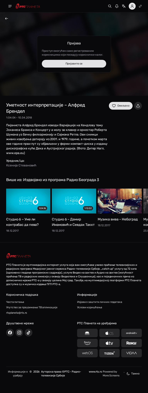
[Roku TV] (131, 343)
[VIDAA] (131, 353)
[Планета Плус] (140, 6)
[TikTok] (28, 332)
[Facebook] (10, 332)
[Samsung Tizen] (109, 353)
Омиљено (123, 105)
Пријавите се (74, 63)
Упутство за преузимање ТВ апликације (31, 307)
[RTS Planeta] (27, 6)
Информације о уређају (18, 373)
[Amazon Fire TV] (87, 343)
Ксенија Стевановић (21, 165)
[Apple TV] (109, 343)
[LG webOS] (87, 353)
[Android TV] (131, 333)
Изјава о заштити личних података (99, 302)
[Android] (87, 333)
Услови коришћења (89, 307)
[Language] (123, 6)
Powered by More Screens (111, 373)
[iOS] (109, 333)
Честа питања (15, 302)
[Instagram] (19, 332)
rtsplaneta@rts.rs (16, 312)
